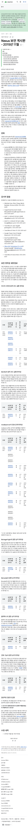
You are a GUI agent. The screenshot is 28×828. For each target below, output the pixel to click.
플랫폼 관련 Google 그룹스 (7, 789)
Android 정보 (4, 819)
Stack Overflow (5, 810)
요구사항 (3, 762)
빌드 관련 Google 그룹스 (7, 791)
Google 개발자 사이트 (16, 78)
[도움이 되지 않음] (13, 37)
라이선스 (23, 819)
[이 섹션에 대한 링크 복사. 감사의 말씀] (11, 197)
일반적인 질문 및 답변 (13, 85)
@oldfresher (18, 248)
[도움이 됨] (10, 37)
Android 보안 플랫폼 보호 (11, 121)
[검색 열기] (17, 2)
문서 (2, 6)
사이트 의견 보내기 (16, 821)
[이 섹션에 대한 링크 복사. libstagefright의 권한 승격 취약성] (24, 540)
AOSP (2, 34)
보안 (11, 34)
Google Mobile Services (7, 808)
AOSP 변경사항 (11, 27)
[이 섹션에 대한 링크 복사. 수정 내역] (10, 731)
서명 (14, 623)
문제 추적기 (4, 813)
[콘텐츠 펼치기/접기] (11, 49)
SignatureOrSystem (6, 625)
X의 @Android (4, 779)
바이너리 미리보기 (5, 767)
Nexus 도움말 (20, 716)
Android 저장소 (5, 760)
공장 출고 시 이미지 (5, 770)
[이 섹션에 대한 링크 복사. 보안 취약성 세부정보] (19, 263)
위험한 (20, 668)
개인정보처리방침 (6, 821)
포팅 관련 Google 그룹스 (7, 794)
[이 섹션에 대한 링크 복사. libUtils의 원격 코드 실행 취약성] (22, 372)
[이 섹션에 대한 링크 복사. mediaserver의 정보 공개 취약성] (24, 425)
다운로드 (3, 765)
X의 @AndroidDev (5, 782)
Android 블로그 (5, 784)
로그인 (24, 2)
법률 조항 (17, 819)
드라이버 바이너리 (5, 772)
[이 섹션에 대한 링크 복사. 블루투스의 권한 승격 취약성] (20, 617)
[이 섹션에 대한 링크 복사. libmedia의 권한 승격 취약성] (20, 578)
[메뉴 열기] (2, 2)
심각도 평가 (18, 107)
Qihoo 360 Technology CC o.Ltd (13, 246)
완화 (19, 123)
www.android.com (5, 805)
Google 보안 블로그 (5, 786)
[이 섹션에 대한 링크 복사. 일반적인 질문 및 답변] (16, 698)
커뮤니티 (11, 819)
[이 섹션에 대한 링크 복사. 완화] (6, 133)
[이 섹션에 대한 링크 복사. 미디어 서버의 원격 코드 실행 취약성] (2, 288)
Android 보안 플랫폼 (20, 136)
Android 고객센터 (5, 801)
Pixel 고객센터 (4, 803)
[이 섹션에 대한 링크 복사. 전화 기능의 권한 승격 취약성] (20, 655)
